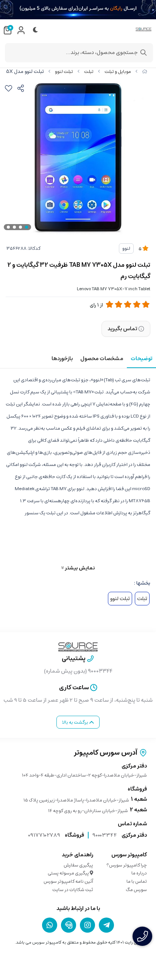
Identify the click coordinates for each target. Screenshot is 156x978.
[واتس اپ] (49, 925)
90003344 (104, 835)
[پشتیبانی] (68, 925)
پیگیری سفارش (78, 865)
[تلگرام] (106, 925)
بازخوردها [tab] (62, 358)
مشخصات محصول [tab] (101, 358)
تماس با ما (136, 881)
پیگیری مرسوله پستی (69, 873)
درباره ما (139, 873)
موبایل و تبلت (118, 72)
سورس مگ (136, 890)
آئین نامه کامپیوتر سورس (68, 881)
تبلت (89, 72)
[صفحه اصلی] (144, 72)
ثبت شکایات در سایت (72, 890)
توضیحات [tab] (141, 358)
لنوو (126, 248)
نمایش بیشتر (79, 568)
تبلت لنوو (64, 72)
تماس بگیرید (122, 328)
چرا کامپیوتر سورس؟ (126, 865)
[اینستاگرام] (87, 925)
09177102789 (44, 835)
